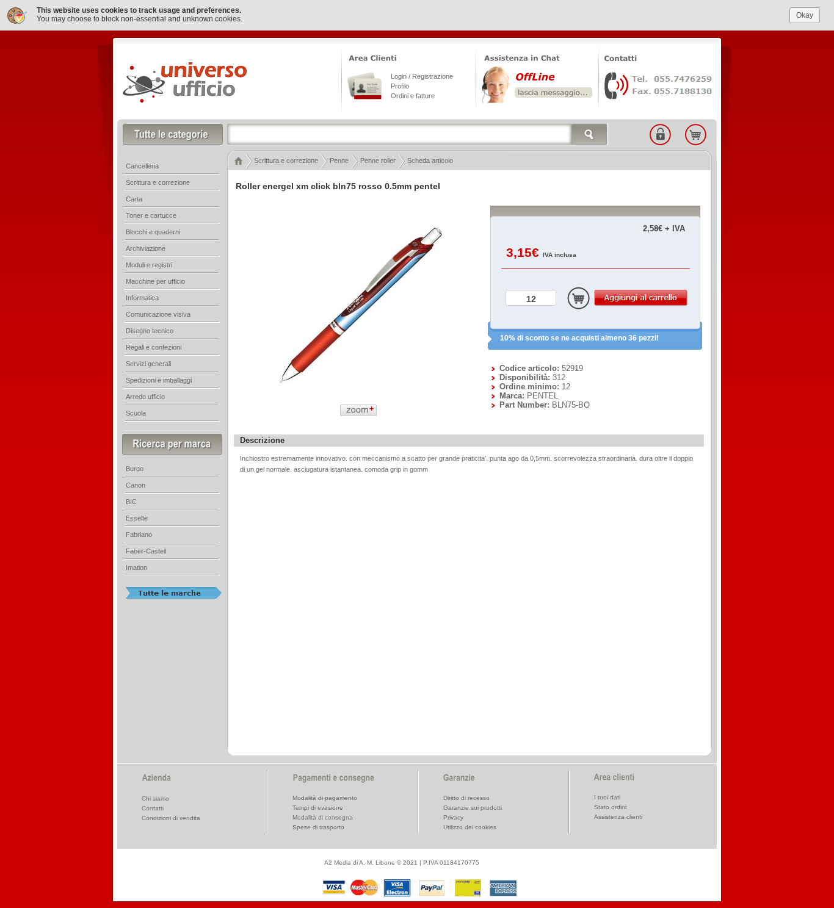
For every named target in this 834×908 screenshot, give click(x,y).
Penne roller (378, 160)
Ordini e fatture (413, 95)
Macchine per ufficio (155, 281)
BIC (131, 501)
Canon (135, 485)
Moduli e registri (149, 264)
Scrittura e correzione (286, 160)
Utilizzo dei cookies (469, 827)
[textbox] (417, 134)
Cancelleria (142, 166)
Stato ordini (610, 807)
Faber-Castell (146, 551)
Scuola (136, 413)
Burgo (134, 468)
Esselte (137, 518)
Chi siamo (155, 798)
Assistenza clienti (618, 816)
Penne (339, 160)
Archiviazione (145, 248)
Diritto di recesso (466, 797)
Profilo (400, 86)
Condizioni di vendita (171, 818)
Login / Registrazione (422, 76)
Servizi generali (148, 363)
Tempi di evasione (317, 807)
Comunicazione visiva (158, 314)
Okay (804, 15)
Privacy (453, 817)
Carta (134, 199)
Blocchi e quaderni (153, 232)
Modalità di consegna (322, 817)
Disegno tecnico (149, 330)
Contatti (153, 808)
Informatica (142, 297)
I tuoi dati (607, 797)
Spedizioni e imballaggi (159, 380)
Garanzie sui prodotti (472, 807)
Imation (136, 567)
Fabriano (139, 534)
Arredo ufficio (145, 396)
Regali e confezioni (153, 347)
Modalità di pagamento (324, 797)
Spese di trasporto (318, 827)
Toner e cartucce (151, 215)
